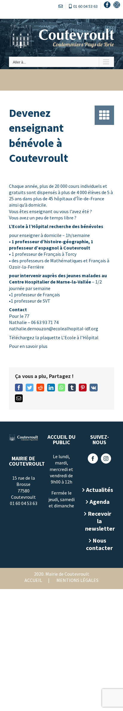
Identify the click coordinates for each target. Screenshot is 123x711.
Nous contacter (99, 544)
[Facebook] (93, 458)
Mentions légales (77, 580)
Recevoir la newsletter (99, 521)
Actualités (99, 489)
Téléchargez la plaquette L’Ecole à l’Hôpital (54, 337)
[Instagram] (106, 458)
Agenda (100, 501)
